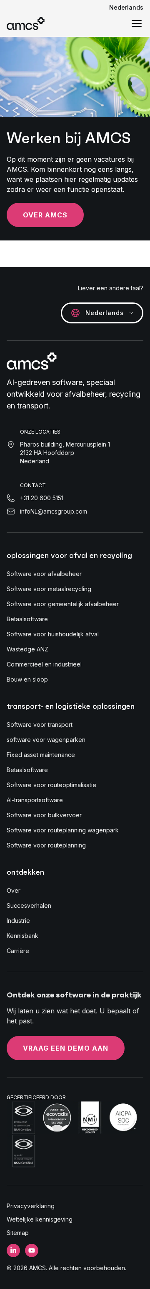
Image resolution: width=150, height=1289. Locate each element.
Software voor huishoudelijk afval (53, 634)
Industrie (18, 920)
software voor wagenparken (46, 739)
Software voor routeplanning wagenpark (63, 830)
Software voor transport (39, 724)
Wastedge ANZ (27, 649)
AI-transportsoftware (35, 799)
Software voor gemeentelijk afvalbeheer (63, 603)
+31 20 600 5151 (41, 497)
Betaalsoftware (27, 619)
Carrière (18, 950)
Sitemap (18, 1232)
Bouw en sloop (27, 679)
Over (13, 890)
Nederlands (126, 7)
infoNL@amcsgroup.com (53, 511)
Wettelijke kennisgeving (39, 1219)
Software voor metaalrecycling (49, 588)
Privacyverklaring (31, 1205)
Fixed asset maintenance (41, 754)
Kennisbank (22, 935)
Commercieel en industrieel (44, 664)
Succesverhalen (29, 905)
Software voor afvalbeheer (44, 573)
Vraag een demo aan (65, 1048)
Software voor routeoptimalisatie (51, 784)
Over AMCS (45, 215)
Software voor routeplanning (46, 845)
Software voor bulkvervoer (44, 815)
